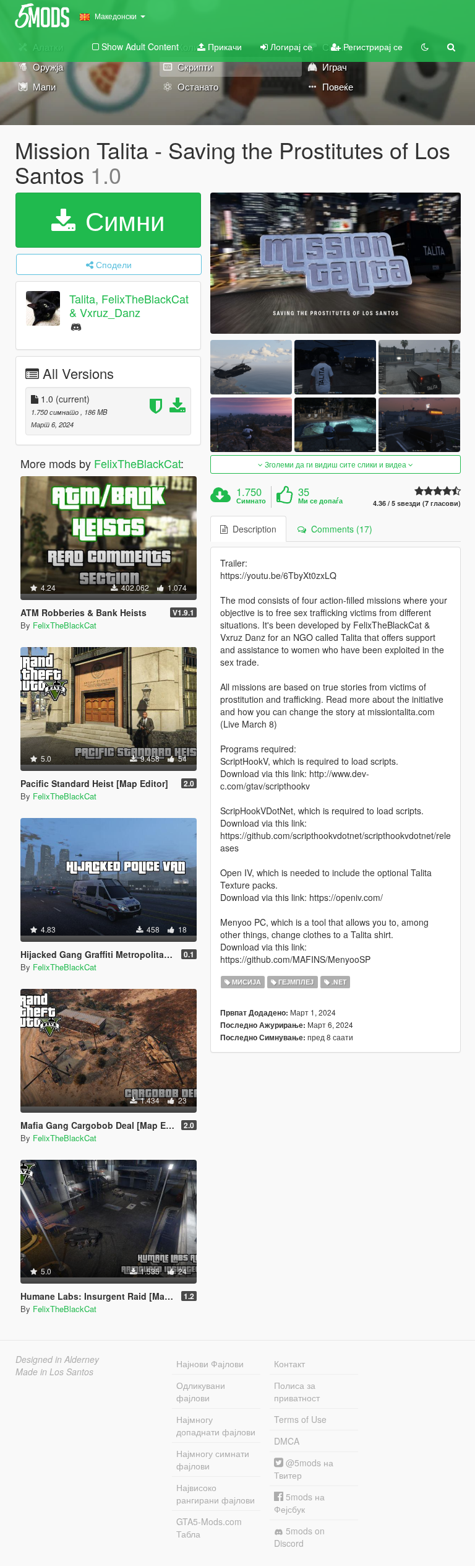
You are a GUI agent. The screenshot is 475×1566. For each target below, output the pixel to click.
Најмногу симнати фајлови (212, 1459)
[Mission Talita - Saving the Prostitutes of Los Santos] (335, 263)
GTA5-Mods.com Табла (209, 1527)
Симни (121, 219)
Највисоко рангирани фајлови (215, 1493)
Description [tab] (252, 529)
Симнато (251, 501)
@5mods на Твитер (303, 1468)
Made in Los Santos (54, 1371)
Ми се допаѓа (320, 501)
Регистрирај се (372, 46)
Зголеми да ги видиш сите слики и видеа (335, 464)
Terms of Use (300, 1419)
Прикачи (223, 46)
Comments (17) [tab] (339, 529)
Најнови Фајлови (210, 1363)
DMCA (286, 1441)
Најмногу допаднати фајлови (215, 1425)
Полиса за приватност (297, 1391)
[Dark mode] (425, 46)
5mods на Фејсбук (299, 1502)
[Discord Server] (76, 326)
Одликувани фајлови (200, 1391)
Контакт (289, 1363)
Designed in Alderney (57, 1359)
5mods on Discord (299, 1537)
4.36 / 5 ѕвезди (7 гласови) (417, 503)
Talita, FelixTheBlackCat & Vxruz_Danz (129, 305)
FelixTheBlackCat (137, 463)
